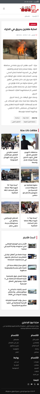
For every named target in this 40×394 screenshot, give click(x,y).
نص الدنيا (36, 374)
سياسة (17, 117)
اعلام (17, 352)
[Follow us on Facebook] (38, 384)
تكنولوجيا (16, 348)
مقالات (36, 365)
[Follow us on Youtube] (31, 384)
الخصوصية (15, 368)
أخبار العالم (35, 345)
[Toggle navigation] (4, 8)
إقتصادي (36, 342)
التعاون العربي (16, 121)
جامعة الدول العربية (29, 121)
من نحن (16, 361)
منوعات (36, 361)
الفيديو (36, 368)
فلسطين (27, 16)
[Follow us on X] (35, 384)
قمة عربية (26, 117)
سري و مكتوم (14, 345)
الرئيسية (34, 16)
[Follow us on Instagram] (28, 384)
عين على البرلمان (13, 342)
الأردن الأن (36, 339)
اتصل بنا (16, 365)
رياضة (37, 348)
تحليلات (36, 371)
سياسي (36, 352)
